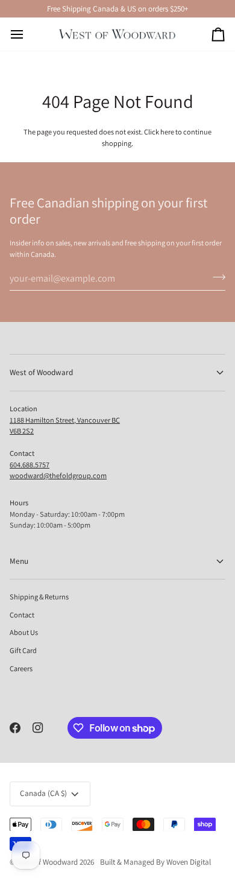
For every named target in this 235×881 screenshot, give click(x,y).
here (167, 132)
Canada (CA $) (43, 793)
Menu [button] (19, 561)
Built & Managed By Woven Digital (155, 862)
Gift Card (23, 650)
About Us (24, 632)
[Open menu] (28, 34)
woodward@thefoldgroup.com (58, 475)
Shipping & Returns (39, 597)
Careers (21, 668)
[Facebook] (15, 727)
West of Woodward (47, 862)
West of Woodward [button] (41, 372)
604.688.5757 (29, 464)
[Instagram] (38, 727)
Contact (22, 615)
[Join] (215, 276)
